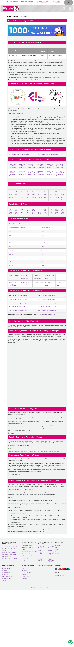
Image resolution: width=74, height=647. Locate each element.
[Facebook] (56, 569)
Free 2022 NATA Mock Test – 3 (22, 194)
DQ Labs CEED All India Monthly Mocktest (41, 560)
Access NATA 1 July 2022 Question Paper (31, 166)
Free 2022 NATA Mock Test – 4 (28, 194)
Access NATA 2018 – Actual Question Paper (31, 173)
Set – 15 (11, 258)
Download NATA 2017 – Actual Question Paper (48, 154)
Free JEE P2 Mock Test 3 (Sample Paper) (18, 299)
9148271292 (52, 314)
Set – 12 (43, 250)
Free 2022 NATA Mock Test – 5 (34, 194)
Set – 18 (43, 261)
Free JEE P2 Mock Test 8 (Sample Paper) (47, 306)
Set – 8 (43, 242)
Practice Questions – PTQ (15, 223)
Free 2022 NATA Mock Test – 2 (16, 194)
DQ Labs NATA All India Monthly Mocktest (50, 548)
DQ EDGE (58, 77)
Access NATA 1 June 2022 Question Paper (12, 166)
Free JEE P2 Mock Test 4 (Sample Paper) (47, 299)
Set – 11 (11, 250)
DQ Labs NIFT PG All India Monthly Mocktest (41, 554)
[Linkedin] (69, 569)
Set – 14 (43, 254)
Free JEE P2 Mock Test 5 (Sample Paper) (18, 303)
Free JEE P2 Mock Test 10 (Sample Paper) (47, 310)
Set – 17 (11, 261)
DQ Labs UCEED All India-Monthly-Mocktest (50, 560)
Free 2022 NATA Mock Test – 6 (40, 194)
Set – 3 (10, 235)
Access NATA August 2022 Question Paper (50, 166)
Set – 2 (43, 231)
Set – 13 (11, 254)
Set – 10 (43, 246)
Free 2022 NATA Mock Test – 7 (45, 194)
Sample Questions (45, 227)
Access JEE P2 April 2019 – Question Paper (49, 277)
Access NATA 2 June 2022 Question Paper (22, 166)
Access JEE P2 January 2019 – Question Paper (12, 284)
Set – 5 (10, 239)
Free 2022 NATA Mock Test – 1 (11, 194)
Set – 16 (43, 258)
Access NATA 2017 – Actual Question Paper (41, 173)
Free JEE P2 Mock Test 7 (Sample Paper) (18, 306)
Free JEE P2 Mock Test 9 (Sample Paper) (18, 310)
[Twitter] (59, 569)
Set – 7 (10, 242)
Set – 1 (10, 231)
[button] (68, 2)
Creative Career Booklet (45, 565)
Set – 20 (43, 265)
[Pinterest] (64, 569)
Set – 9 (10, 246)
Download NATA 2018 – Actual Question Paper (19, 154)
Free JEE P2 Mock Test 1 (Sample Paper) (18, 295)
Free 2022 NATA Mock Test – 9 (57, 194)
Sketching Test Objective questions (17, 227)
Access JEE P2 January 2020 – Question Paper (37, 277)
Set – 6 (43, 239)
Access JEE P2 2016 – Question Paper (60, 284)
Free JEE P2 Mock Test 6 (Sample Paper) (47, 303)
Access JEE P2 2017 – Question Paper (49, 284)
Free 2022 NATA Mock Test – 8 (51, 194)
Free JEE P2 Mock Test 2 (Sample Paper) (47, 295)
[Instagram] (66, 569)
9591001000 (44, 314)
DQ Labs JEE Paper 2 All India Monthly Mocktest (41, 548)
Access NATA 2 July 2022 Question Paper (41, 166)
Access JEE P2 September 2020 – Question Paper (25, 277)
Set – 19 (11, 265)
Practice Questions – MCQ (47, 223)
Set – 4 (43, 235)
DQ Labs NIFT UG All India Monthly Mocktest (50, 554)
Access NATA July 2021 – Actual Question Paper (60, 166)
